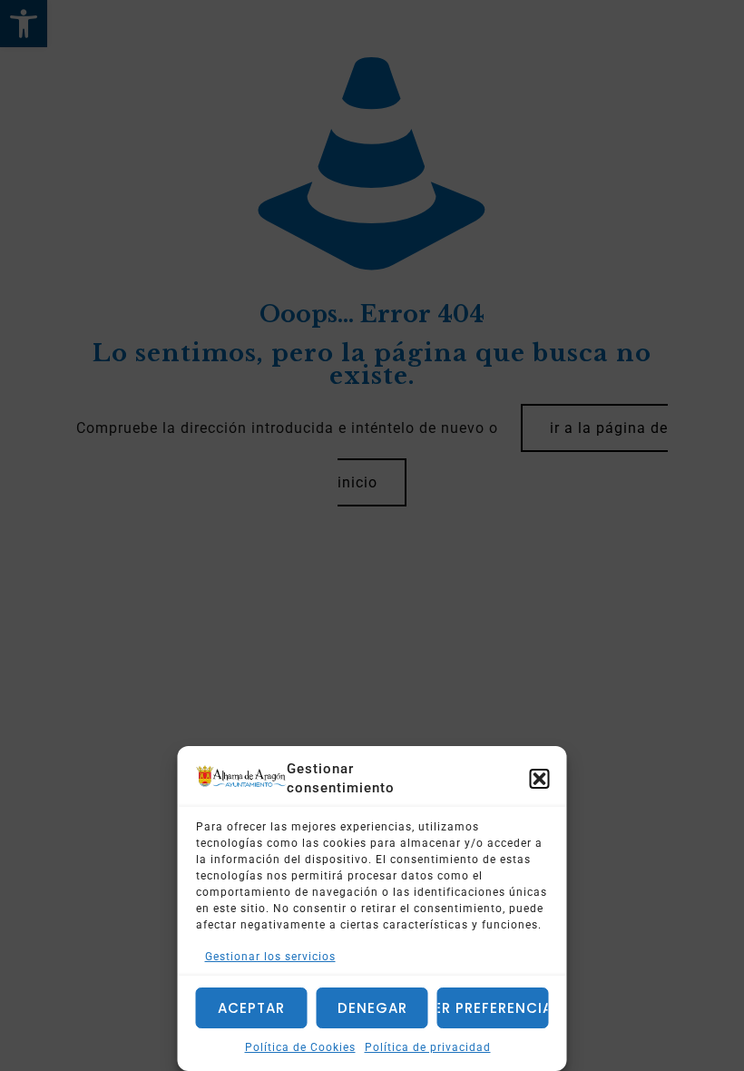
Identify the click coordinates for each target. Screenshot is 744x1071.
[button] (540, 779)
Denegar (372, 1007)
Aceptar (251, 1007)
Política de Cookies (300, 1047)
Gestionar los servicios (270, 956)
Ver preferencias (493, 1007)
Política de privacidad (428, 1047)
